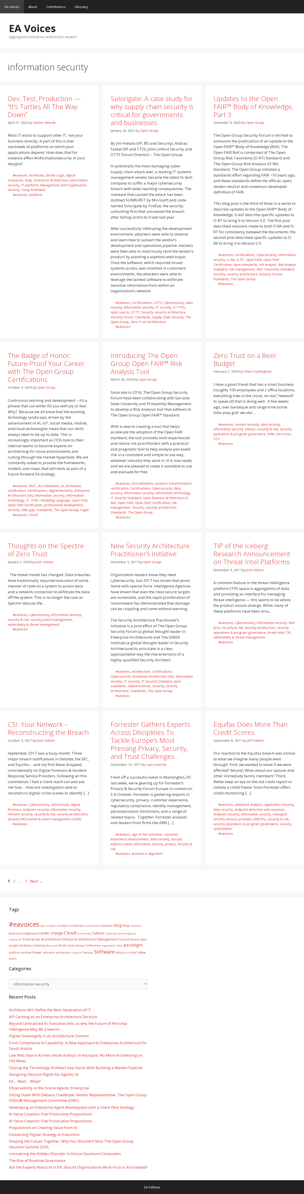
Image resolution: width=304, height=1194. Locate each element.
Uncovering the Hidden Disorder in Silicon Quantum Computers (65, 1153)
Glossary (81, 6)
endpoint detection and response (259, 809)
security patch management (51, 619)
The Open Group (243, 279)
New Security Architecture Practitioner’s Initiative (150, 549)
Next (36, 881)
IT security (163, 307)
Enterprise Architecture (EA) (153, 676)
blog (118, 925)
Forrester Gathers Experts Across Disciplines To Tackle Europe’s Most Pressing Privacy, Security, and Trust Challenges (150, 740)
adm (43, 925)
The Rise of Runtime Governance (37, 1160)
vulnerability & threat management (34, 624)
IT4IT (35, 500)
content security (247, 424)
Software (104, 951)
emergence (129, 933)
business (136, 925)
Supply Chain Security (167, 317)
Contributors (56, 6)
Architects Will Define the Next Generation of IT (50, 1009)
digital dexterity (61, 490)
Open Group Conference (84, 945)
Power (37, 952)
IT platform (29, 185)
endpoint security (36, 809)
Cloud (33, 515)
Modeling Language (55, 500)
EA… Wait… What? (25, 1081)
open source (120, 312)
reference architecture (57, 952)
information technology (173, 493)
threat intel (275, 632)
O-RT (240, 260)
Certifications (142, 303)
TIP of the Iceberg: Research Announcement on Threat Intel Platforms (251, 553)
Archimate (36, 175)
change (57, 933)
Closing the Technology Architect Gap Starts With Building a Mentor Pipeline (76, 1067)
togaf (84, 510)
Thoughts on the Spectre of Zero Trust (46, 549)
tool (126, 952)
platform (35, 195)
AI (62, 486)
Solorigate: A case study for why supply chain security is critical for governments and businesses (152, 110)
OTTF (135, 312)
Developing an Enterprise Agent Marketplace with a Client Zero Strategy (71, 1107)
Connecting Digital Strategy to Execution (44, 1134)
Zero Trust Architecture (148, 322)
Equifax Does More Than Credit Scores (250, 728)
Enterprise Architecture (51, 180)
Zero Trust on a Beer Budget (244, 359)
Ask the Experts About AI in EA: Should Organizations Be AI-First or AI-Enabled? (78, 1167)
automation (93, 925)
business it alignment (147, 853)
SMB (270, 434)
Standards (142, 317)
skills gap (28, 510)
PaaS (120, 945)
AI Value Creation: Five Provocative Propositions (50, 1114)
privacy (170, 844)
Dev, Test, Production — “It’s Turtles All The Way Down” (44, 106)
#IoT (32, 486)
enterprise (15, 939)
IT (27, 500)
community (84, 933)
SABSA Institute (139, 686)
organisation (109, 945)
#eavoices (20, 175)
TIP (288, 632)
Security (14, 190)
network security (20, 814)
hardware (25, 945)
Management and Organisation (63, 185)
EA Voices (11, 6)
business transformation (173, 483)
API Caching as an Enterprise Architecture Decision (53, 1016)
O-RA (231, 260)
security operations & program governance (245, 824)
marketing (38, 945)
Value (142, 952)
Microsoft (52, 945)
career (44, 933)
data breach (60, 804)
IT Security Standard (126, 498)
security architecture (170, 312)
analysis (52, 925)
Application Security (279, 804)
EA (119, 933)
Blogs (126, 926)
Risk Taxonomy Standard (275, 269)
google (13, 945)
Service (88, 952)
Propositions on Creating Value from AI (43, 1127)
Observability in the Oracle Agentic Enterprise (49, 1087)
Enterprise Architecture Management (90, 939)
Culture (98, 933)
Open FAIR (254, 260)
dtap (28, 180)
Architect (63, 926)
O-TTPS (179, 307)
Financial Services (129, 939)
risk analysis (267, 264)
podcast (26, 952)
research (77, 952)
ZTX (216, 439)
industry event (121, 844)
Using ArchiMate (33, 190)
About (32, 6)
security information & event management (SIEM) (44, 819)
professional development (63, 505)
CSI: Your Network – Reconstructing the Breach (48, 728)
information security (139, 307)
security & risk (267, 429)
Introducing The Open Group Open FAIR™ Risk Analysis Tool (146, 363)
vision (13, 958)
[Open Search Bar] (297, 6)
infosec (250, 429)
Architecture (141, 671)
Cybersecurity (174, 303)
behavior (107, 926)
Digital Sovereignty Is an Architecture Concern (49, 1035)
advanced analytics (249, 804)
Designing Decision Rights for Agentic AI (44, 1074)
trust (133, 952)
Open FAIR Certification (25, 505)
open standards (245, 264)
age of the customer (147, 834)
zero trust (283, 434)
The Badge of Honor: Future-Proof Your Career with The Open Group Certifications (46, 367)
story (119, 952)
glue (144, 939)
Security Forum (122, 317)
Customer (111, 933)
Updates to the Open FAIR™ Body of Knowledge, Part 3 (253, 106)
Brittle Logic (55, 175)
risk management (242, 269)
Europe (176, 839)
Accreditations (48, 486)
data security (270, 424)
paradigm (133, 945)
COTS (158, 303)
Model (63, 945)
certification (17, 490)
